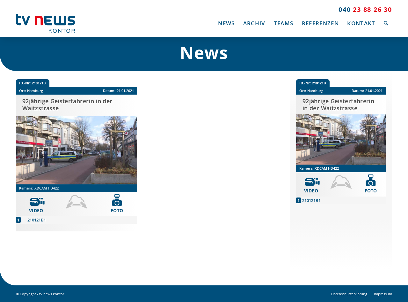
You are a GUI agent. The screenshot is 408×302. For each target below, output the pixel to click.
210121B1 (36, 220)
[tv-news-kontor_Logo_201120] (45, 23)
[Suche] (386, 23)
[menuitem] (226, 23)
